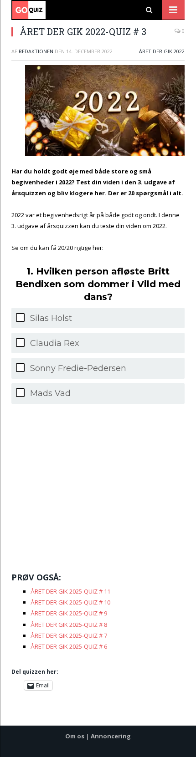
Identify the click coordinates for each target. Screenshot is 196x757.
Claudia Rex (54, 343)
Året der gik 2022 (162, 51)
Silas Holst (51, 318)
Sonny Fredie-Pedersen (78, 368)
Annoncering (111, 736)
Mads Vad (50, 393)
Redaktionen (36, 51)
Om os (74, 736)
